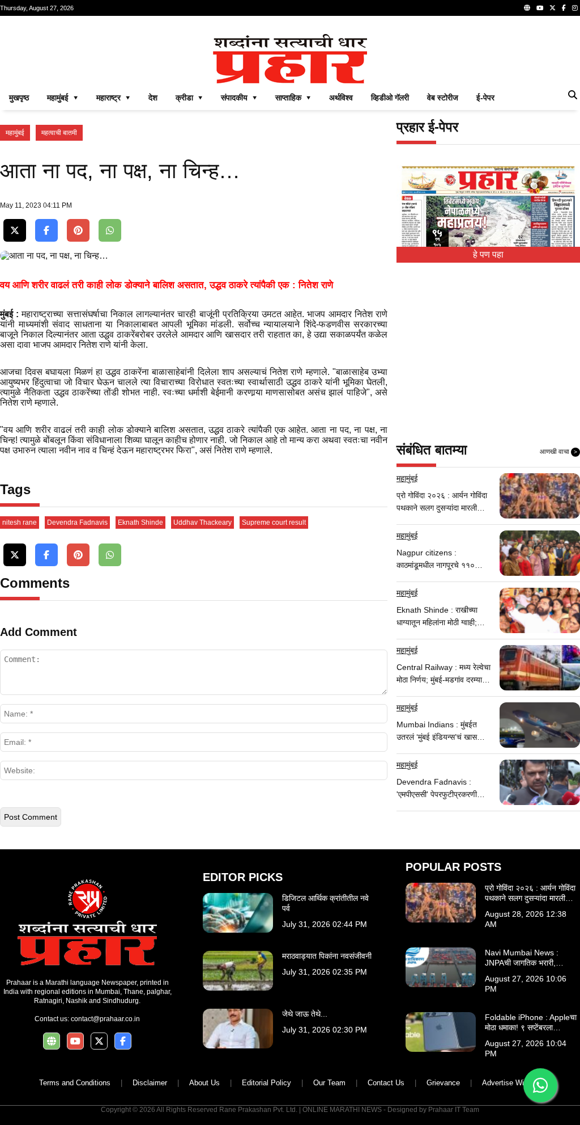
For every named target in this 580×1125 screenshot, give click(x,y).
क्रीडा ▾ (189, 97)
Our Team (329, 1082)
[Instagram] (575, 8)
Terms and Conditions (74, 1082)
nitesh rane (19, 522)
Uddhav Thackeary (202, 522)
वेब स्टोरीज (442, 97)
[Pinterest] (78, 230)
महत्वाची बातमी (59, 133)
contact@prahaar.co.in (105, 1019)
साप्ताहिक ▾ (293, 97)
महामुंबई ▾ (62, 97)
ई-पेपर (485, 97)
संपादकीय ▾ (239, 97)
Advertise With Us (511, 1082)
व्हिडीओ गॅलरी (390, 97)
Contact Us (386, 1082)
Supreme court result (274, 522)
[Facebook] (564, 8)
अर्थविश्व (341, 97)
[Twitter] (552, 8)
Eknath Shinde (140, 522)
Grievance (443, 1082)
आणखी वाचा (558, 452)
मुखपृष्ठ (19, 97)
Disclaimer (150, 1082)
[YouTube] (539, 8)
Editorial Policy (266, 1082)
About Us (204, 1082)
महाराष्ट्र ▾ (113, 97)
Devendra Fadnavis (77, 522)
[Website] (527, 8)
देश (152, 97)
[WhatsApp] (110, 230)
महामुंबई (15, 133)
